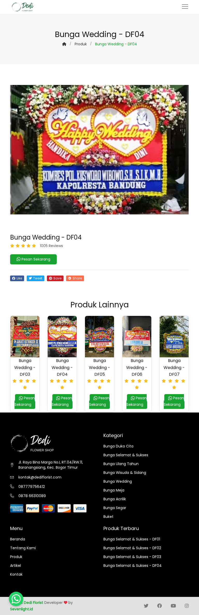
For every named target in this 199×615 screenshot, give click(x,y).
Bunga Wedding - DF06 (136, 367)
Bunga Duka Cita (118, 446)
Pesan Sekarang (35, 259)
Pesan (25, 401)
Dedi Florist (33, 602)
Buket (108, 516)
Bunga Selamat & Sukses (125, 455)
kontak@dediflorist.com (39, 477)
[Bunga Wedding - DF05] (99, 336)
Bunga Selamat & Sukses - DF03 (132, 557)
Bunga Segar (114, 508)
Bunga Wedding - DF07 (174, 367)
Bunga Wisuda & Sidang (124, 472)
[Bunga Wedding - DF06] (136, 336)
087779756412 (31, 486)
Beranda (17, 539)
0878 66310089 (32, 496)
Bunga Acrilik (114, 499)
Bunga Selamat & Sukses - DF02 (132, 548)
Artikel (15, 565)
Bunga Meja (113, 490)
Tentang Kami (23, 548)
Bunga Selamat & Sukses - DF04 (132, 565)
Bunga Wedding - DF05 (99, 367)
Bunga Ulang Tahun (121, 464)
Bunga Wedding (117, 481)
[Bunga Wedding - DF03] (24, 336)
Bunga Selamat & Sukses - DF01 (131, 539)
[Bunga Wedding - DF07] (174, 336)
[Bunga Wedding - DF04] (62, 336)
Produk (81, 44)
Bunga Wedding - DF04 (62, 367)
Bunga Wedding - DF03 (24, 367)
